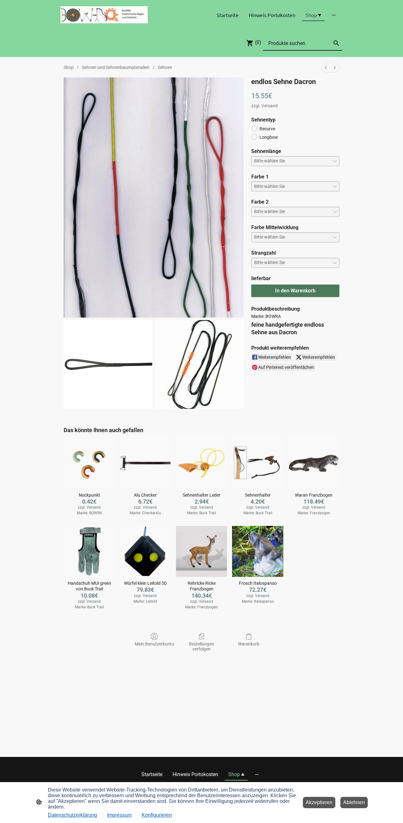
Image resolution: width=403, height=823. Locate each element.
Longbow (268, 137)
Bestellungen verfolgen (201, 646)
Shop (69, 67)
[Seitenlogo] (104, 14)
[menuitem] (325, 67)
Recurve (267, 128)
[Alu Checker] (145, 462)
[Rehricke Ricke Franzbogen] (201, 551)
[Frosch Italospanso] (257, 551)
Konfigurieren (157, 815)
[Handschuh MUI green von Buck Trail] (89, 551)
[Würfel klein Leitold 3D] (145, 551)
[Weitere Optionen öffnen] (333, 15)
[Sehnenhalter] (257, 462)
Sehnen (165, 67)
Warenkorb (248, 643)
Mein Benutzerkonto (154, 643)
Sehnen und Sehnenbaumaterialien (116, 67)
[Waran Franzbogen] (313, 462)
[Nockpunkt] (89, 462)
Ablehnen (354, 802)
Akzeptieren (319, 802)
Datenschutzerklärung (72, 815)
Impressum (119, 815)
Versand (269, 105)
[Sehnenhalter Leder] (201, 462)
